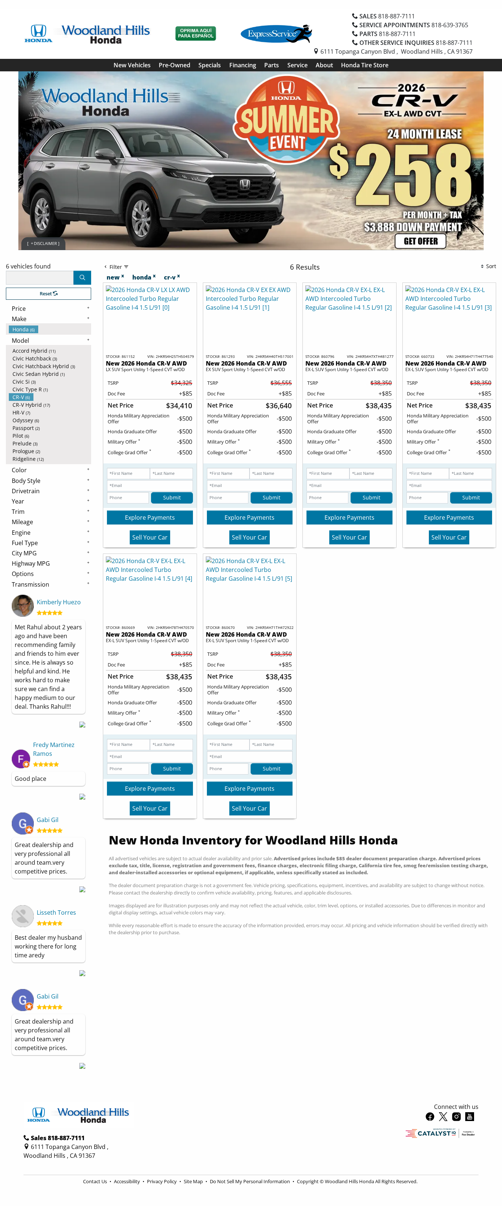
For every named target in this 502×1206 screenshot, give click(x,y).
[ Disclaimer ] (43, 243)
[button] (132, 65)
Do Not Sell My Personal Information (250, 1181)
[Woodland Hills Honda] (88, 33)
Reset (46, 293)
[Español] (195, 34)
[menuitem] (50, 329)
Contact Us (95, 1181)
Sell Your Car (150, 537)
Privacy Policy (162, 1181)
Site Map (194, 1181)
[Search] (82, 278)
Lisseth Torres (56, 912)
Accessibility (127, 1181)
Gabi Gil (47, 820)
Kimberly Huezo (59, 602)
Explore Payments (150, 517)
